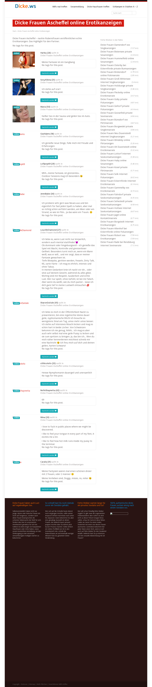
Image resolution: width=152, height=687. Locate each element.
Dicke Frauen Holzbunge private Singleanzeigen (119, 87)
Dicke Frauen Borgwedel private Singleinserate (119, 128)
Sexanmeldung (77, 6)
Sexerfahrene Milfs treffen (58, 684)
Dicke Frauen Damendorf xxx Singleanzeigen (119, 46)
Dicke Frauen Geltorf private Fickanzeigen (119, 107)
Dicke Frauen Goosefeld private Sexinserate (119, 114)
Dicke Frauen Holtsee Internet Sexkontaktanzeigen (119, 210)
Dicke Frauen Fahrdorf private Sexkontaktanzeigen (119, 196)
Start (14, 31)
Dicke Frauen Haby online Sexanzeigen (119, 162)
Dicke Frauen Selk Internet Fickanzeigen (119, 176)
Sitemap (32, 684)
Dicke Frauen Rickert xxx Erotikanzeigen (119, 237)
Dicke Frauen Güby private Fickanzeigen (119, 101)
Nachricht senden (48, 73)
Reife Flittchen (42, 684)
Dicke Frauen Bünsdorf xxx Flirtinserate (119, 121)
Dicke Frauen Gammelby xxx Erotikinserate (119, 189)
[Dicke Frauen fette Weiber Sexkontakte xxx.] (25, 6)
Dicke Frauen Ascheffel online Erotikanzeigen (61, 55)
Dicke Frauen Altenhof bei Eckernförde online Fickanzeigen (119, 230)
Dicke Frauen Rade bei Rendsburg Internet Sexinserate (119, 244)
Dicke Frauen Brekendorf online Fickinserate (119, 73)
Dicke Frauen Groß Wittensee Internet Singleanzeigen (119, 80)
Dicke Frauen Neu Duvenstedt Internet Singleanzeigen (119, 135)
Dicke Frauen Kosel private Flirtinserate (119, 169)
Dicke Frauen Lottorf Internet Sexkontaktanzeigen (119, 155)
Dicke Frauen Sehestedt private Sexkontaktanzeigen (119, 203)
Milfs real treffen (59, 6)
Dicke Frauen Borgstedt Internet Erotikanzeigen (119, 223)
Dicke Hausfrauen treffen (98, 6)
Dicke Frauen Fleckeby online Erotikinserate (119, 94)
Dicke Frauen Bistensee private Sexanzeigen (119, 53)
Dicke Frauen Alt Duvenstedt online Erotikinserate (119, 148)
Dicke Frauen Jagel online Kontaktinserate (119, 216)
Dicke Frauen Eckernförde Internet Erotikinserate (119, 182)
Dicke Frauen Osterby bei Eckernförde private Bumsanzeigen (119, 67)
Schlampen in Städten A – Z (125, 6)
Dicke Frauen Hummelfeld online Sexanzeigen (119, 60)
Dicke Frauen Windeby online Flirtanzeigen (119, 141)
